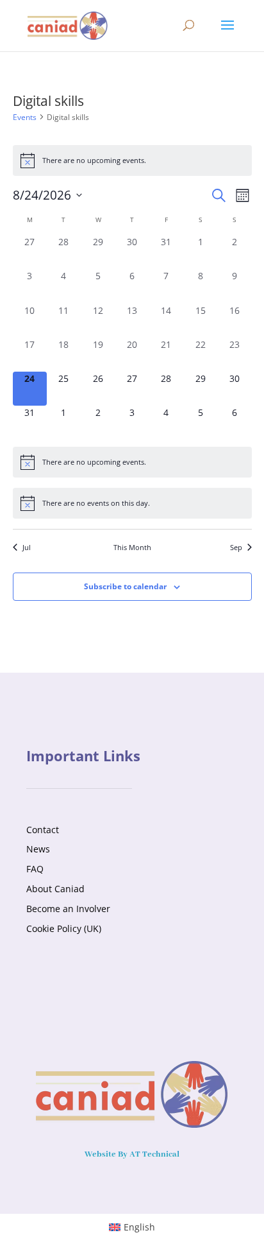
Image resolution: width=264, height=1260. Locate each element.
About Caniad (55, 889)
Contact (42, 830)
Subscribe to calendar (125, 586)
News (38, 849)
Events (25, 117)
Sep (236, 547)
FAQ (35, 869)
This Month (132, 547)
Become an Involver (68, 908)
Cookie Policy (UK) (63, 928)
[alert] (132, 160)
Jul (26, 547)
